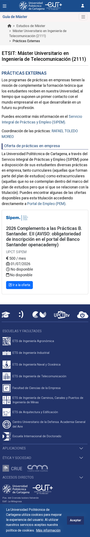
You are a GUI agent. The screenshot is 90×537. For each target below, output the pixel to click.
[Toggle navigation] (4, 6)
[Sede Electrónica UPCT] (21, 315)
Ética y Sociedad (17, 458)
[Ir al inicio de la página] (9, 26)
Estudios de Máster (30, 26)
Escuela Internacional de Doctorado (37, 436)
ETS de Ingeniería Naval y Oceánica (36, 364)
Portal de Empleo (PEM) (46, 204)
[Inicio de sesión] (82, 6)
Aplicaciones (14, 448)
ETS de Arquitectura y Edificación (35, 412)
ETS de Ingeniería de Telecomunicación (39, 376)
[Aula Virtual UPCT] (6, 314)
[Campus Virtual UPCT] (39, 314)
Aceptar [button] (75, 520)
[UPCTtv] (61, 315)
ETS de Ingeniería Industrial (31, 353)
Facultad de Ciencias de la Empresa (36, 388)
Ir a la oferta (21, 285)
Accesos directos (18, 477)
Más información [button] (48, 530)
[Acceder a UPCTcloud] (82, 314)
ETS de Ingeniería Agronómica (33, 341)
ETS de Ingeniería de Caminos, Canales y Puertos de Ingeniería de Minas (48, 400)
